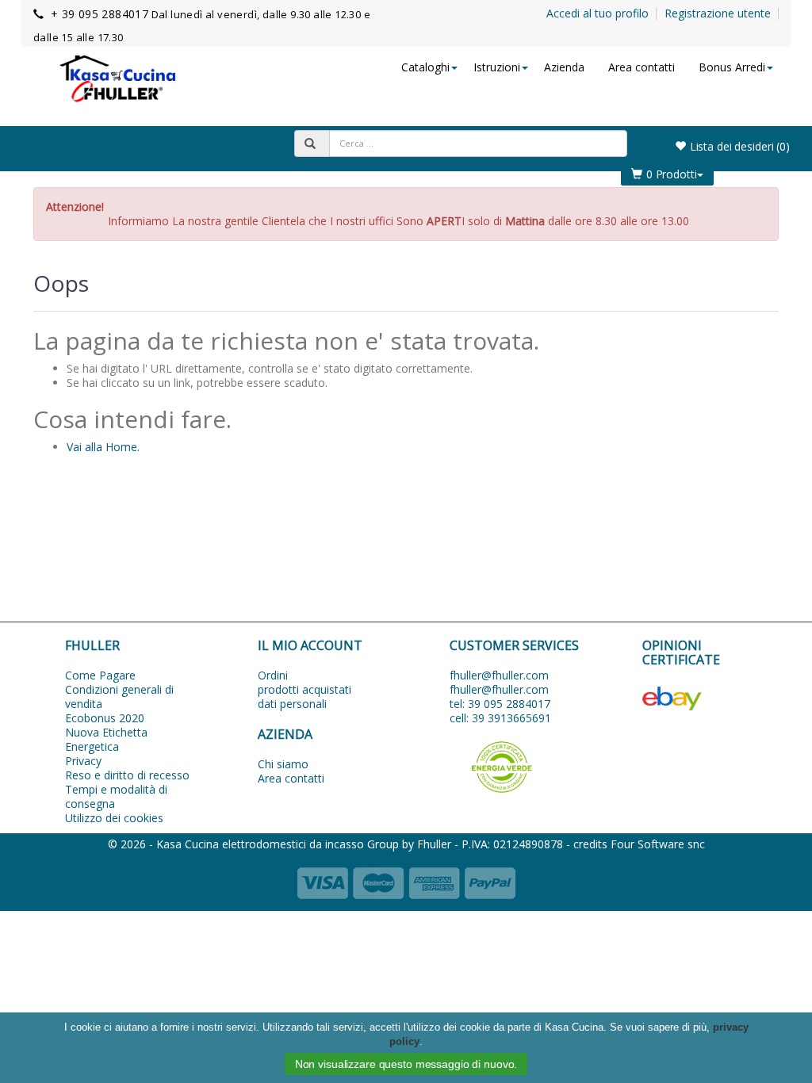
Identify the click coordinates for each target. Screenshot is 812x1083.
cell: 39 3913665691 (500, 717)
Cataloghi (425, 67)
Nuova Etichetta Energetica (106, 739)
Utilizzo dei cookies (114, 817)
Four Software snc (658, 843)
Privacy (83, 760)
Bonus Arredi (732, 67)
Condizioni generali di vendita (119, 696)
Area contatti (641, 67)
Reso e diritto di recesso (127, 775)
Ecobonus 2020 (104, 717)
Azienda (564, 67)
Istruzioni (496, 67)
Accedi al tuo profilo (597, 13)
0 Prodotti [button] (671, 174)
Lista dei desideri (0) (740, 146)
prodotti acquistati (304, 689)
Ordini (273, 675)
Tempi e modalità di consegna (116, 796)
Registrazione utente (718, 13)
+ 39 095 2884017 (99, 13)
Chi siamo (283, 763)
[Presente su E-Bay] (710, 698)
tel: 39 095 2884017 (500, 703)
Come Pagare (100, 675)
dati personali (292, 703)
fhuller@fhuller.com (499, 675)
